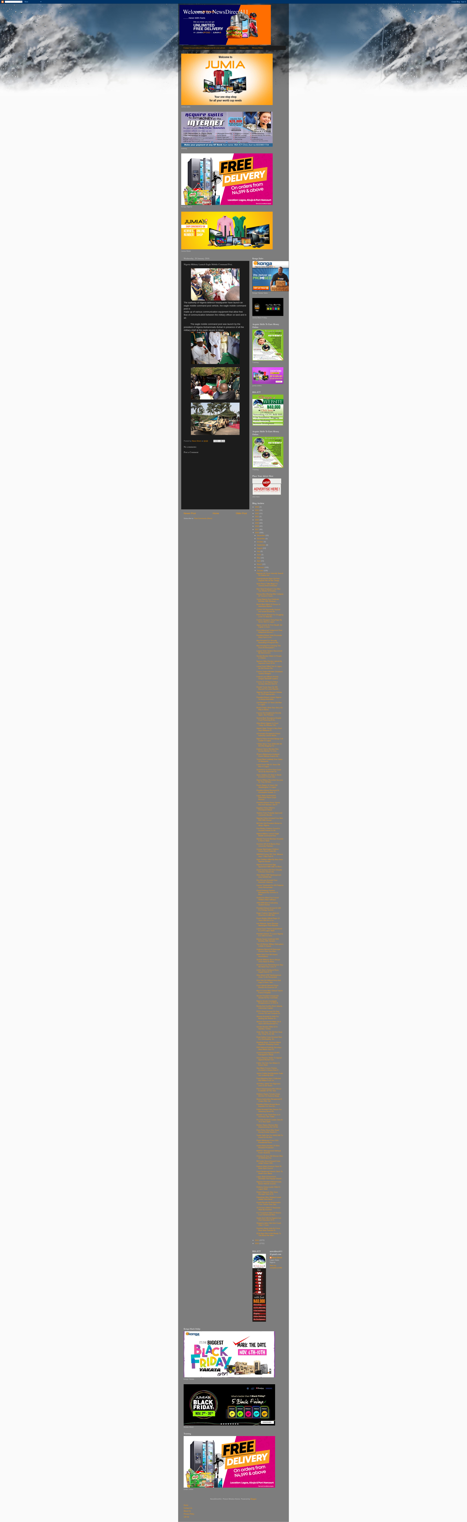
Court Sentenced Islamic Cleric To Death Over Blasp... (269, 1172)
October (260, 542)
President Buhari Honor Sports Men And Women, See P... (268, 803)
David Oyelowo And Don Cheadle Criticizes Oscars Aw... (269, 871)
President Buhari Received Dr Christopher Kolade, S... (267, 791)
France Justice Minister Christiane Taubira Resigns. (269, 672)
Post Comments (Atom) (203, 518)
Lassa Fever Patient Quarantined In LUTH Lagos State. (269, 930)
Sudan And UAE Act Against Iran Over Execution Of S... (268, 1219)
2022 (257, 513)
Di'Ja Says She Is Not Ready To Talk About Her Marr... (268, 1234)
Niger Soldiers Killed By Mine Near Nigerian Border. (269, 860)
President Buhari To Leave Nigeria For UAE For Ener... (269, 935)
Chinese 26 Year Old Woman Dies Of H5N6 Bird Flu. (269, 1157)
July (258, 551)
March (259, 564)
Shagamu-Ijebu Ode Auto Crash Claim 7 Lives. (268, 1224)
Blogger (253, 1499)
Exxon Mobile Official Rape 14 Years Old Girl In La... (268, 919)
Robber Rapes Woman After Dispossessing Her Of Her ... (268, 1126)
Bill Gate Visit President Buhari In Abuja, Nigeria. (269, 824)
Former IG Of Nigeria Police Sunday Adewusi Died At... (267, 683)
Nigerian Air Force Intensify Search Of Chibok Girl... (269, 574)
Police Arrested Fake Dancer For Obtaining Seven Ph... (269, 1110)
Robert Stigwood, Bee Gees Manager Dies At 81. (267, 1193)
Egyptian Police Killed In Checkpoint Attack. (265, 809)
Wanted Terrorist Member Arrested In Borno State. (269, 840)
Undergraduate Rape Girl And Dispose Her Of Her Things (267, 579)
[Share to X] (219, 441)
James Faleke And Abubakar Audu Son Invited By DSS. (269, 1074)
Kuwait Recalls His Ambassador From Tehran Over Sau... (268, 1203)
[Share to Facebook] (221, 441)
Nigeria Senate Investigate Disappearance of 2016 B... (267, 1002)
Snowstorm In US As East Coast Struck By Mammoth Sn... (268, 771)
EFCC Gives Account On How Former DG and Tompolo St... (268, 1012)
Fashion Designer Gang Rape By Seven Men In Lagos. (269, 621)
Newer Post (190, 513)
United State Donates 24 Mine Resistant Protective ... (268, 1147)
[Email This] (214, 441)
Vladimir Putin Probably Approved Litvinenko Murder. (269, 814)
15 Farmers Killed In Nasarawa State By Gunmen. (268, 1209)
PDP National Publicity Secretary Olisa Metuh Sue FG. (268, 1048)
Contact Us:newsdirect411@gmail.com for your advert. (204, 48)
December (261, 535)
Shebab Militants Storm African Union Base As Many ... (268, 961)
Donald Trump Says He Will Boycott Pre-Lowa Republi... (268, 688)
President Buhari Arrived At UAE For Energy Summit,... (268, 909)
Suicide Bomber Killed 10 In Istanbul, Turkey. (267, 1028)
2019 (257, 523)
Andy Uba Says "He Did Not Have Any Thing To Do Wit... (269, 1033)
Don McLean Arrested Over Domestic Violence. (267, 881)
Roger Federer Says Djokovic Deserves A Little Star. (267, 914)
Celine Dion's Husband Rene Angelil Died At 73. (267, 971)
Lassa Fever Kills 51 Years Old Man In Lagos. (268, 765)
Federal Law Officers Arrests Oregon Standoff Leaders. (267, 678)
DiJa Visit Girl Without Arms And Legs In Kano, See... (268, 981)
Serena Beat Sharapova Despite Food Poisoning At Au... (268, 719)
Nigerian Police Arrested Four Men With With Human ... (269, 819)
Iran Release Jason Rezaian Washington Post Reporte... (267, 924)
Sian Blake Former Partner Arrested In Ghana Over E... (268, 1069)
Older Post (241, 513)
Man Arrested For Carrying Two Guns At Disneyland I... (268, 647)
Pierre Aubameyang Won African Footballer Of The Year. (268, 1090)
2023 (257, 510)
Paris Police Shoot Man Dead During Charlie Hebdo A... (267, 1131)
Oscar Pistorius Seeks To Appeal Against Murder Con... (269, 1059)
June (259, 555)
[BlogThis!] (217, 441)
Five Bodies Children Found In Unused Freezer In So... (268, 829)
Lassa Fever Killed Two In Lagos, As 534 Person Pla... (269, 667)
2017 (257, 529)
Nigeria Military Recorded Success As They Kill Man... (269, 781)
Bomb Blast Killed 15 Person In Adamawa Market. (268, 605)
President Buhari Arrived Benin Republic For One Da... (268, 1105)
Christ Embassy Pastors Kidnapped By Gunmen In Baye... (267, 892)
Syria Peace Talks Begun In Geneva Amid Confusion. (267, 585)
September (261, 545)
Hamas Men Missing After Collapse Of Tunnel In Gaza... (269, 595)
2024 (257, 507)
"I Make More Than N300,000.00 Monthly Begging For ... (269, 745)
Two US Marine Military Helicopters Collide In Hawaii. (269, 945)
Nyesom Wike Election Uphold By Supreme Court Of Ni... (269, 662)
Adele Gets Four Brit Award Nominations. (266, 955)
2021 (257, 517)
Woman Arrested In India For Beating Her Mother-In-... (267, 1017)
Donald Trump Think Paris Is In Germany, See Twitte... (268, 1116)
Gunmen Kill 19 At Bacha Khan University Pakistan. (268, 845)
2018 (257, 526)
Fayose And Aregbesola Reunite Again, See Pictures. (268, 714)
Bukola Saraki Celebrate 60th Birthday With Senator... (267, 940)
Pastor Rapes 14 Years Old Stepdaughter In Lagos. (266, 786)
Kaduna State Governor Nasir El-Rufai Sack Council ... (269, 1167)
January (260, 570)
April (259, 561)
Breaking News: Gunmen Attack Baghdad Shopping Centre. (268, 1043)
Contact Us (244, 48)
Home (216, 513)
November (261, 539)
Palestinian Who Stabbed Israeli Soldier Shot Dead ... (268, 1198)
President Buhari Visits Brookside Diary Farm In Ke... (269, 636)
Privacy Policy (257, 48)
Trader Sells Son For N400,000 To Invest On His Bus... (269, 1136)
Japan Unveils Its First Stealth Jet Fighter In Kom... (269, 626)
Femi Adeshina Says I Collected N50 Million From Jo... (268, 1079)
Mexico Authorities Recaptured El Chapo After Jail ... (269, 1100)
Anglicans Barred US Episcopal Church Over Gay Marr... (268, 950)
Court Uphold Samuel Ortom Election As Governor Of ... (267, 986)
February (261, 567)
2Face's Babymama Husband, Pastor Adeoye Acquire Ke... (268, 755)
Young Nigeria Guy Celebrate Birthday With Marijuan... (267, 600)
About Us (232, 48)
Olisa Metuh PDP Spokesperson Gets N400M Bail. (268, 876)
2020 (257, 520)
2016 (257, 533)
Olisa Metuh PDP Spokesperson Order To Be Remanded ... (268, 976)
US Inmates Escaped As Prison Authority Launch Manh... (268, 734)
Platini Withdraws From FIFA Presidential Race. (267, 1141)
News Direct (277, 1258)
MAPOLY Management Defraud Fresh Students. (268, 1152)
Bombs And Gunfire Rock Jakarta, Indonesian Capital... (269, 1007)
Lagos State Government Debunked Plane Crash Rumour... (266, 797)
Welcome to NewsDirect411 (215, 11)
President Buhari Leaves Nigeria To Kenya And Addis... (268, 698)
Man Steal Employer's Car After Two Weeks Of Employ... (268, 590)
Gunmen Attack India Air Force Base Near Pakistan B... (268, 1229)
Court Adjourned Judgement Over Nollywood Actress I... (269, 631)
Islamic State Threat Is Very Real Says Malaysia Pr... (269, 729)
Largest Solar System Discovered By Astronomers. (269, 652)
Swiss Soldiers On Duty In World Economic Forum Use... (268, 776)
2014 (257, 1243)
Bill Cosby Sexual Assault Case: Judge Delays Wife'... (268, 1162)
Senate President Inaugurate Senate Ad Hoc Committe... (267, 997)
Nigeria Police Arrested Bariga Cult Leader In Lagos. (269, 740)
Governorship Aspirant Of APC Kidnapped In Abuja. (268, 1054)
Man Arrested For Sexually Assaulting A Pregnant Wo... (268, 641)
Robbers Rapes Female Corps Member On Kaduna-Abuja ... (268, 1095)
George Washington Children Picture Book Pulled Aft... (267, 850)
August (260, 548)
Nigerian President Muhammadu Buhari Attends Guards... (268, 1183)
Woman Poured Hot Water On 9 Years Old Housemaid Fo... (268, 1023)
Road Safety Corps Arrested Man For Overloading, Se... (269, 1038)
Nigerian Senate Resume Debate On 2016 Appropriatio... (269, 693)
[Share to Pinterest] (224, 441)
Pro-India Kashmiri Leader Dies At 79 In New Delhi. (269, 1121)
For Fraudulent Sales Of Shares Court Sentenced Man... (268, 1214)
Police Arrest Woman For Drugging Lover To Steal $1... (269, 616)
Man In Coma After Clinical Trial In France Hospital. (269, 992)
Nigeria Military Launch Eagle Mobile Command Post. (267, 834)
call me (186, 1517)
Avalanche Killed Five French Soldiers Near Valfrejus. (267, 899)
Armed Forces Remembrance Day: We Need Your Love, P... (269, 966)
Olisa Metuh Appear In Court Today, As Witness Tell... (267, 724)
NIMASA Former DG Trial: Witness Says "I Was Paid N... (269, 855)
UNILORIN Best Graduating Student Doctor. (267, 904)
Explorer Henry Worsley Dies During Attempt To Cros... (267, 750)
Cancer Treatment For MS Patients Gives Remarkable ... (269, 886)
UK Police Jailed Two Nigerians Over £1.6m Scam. (268, 1085)
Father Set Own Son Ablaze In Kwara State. (268, 1064)
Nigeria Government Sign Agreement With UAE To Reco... (269, 865)
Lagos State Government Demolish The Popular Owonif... (269, 1178)
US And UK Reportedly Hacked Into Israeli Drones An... (268, 610)
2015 (257, 1240)
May (259, 558)
